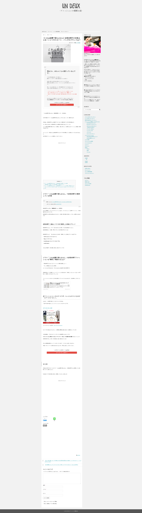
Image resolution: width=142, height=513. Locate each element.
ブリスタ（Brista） (90, 128)
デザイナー (87, 146)
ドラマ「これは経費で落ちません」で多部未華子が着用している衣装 (56, 183)
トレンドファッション (89, 135)
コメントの (88, 183)
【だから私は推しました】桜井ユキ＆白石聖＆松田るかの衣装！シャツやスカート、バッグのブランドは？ (63, 461)
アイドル (88, 152)
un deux (78, 455)
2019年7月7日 (58, 204)
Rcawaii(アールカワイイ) (91, 124)
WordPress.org (87, 185)
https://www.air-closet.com (58, 325)
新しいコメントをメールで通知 (50, 501)
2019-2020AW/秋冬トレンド (92, 136)
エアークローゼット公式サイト (62, 104)
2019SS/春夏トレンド (91, 138)
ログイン (86, 180)
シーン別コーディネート (90, 118)
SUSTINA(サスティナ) (91, 122)
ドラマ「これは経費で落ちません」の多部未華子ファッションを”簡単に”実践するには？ (59, 185)
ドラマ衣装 (78, 42)
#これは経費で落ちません (57, 201)
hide (61, 181)
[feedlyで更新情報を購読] (44, 425)
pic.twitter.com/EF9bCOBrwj (67, 201)
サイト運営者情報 (56, 31)
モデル (88, 148)
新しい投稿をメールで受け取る (50, 503)
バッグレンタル (90, 130)
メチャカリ (89, 132)
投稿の (87, 181)
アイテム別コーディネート (90, 116)
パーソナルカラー (88, 142)
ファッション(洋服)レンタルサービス (92, 121)
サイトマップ (50, 31)
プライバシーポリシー (65, 31)
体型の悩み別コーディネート (90, 120)
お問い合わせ (44, 31)
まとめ (45, 188)
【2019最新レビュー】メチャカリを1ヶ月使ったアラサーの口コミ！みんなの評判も (61, 464)
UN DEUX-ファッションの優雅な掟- (72, 511)
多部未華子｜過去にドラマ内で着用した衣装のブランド (54, 184)
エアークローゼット (91, 133)
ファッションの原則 (89, 141)
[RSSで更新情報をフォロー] (46, 425)
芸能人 (86, 147)
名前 (44, 485)
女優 (87, 150)
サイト (44, 493)
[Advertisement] (71, 22)
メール (44, 489)
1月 (86, 159)
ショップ (86, 144)
